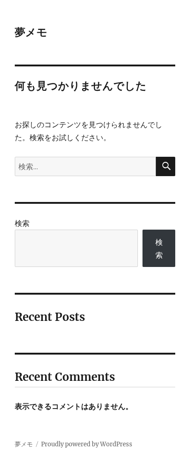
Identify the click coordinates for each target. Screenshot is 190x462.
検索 (22, 223)
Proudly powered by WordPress (86, 444)
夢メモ (31, 32)
